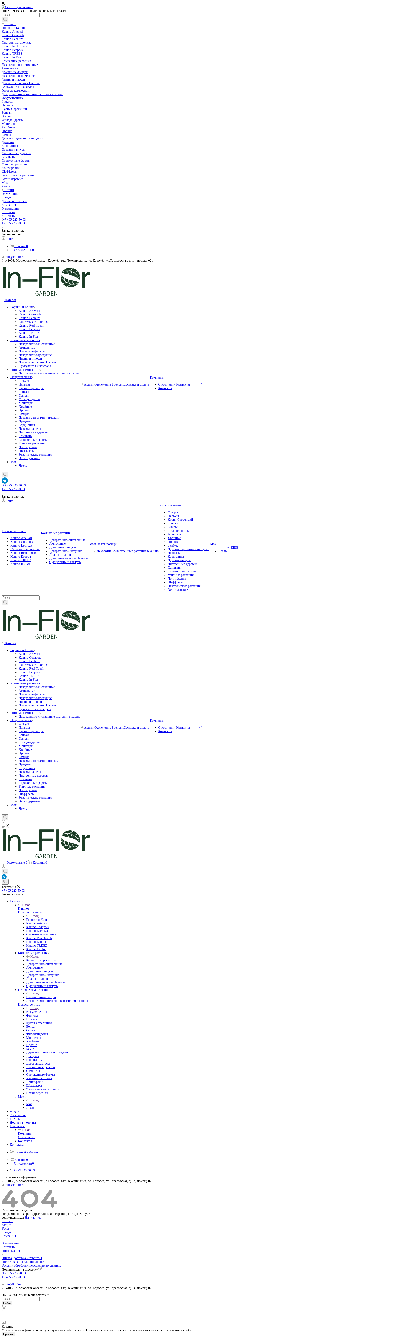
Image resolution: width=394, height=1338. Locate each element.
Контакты (8, 1247)
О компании (10, 1243)
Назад (26, 905)
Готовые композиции (41, 997)
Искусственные (37, 1012)
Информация (11, 1250)
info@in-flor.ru (14, 257)
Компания (25, 1133)
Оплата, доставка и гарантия (22, 1258)
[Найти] (5, 19)
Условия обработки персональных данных (31, 1265)
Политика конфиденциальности (24, 1261)
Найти (7, 1303)
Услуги (6, 1228)
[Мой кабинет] (3, 822)
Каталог (23, 908)
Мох (29, 1104)
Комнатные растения (41, 960)
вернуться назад (13, 1217)
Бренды (7, 1232)
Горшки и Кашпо (38, 919)
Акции (6, 1225)
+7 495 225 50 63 (14, 219)
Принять (8, 1334)
